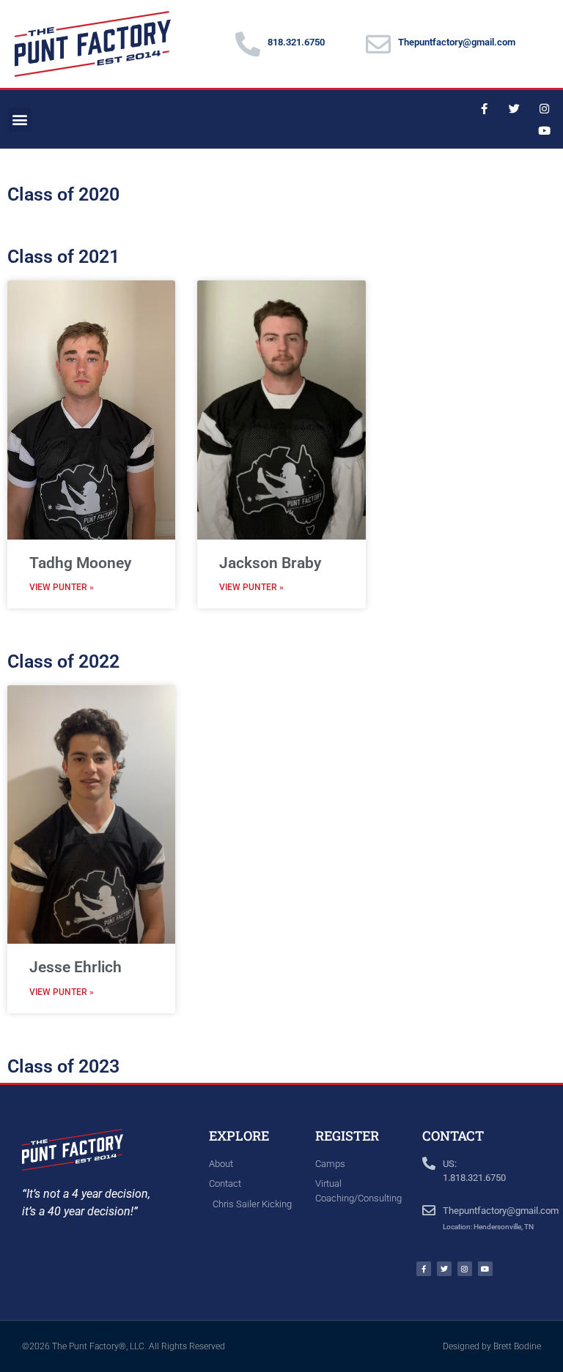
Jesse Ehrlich (75, 967)
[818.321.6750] (247, 43)
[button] (19, 120)
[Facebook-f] (485, 108)
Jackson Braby (270, 563)
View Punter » (61, 587)
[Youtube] (545, 130)
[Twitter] (515, 108)
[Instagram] (545, 108)
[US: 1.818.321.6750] (428, 1163)
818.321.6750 (296, 42)
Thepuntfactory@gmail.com (456, 42)
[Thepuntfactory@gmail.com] (378, 43)
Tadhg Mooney (80, 563)
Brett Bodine (517, 1346)
